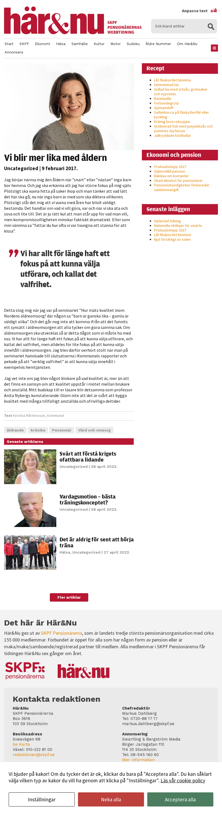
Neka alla (111, 799)
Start (9, 44)
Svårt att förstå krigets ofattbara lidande (88, 456)
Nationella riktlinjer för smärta (178, 225)
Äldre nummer (158, 44)
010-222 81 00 (39, 749)
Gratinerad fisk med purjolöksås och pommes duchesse (183, 128)
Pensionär (61, 430)
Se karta (21, 744)
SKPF (24, 44)
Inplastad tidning (167, 220)
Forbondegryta (166, 103)
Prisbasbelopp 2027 (170, 166)
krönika (38, 430)
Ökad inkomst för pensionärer (178, 180)
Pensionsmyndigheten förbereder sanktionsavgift (182, 187)
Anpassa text (199, 10)
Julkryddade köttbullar (172, 135)
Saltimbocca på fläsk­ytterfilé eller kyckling (181, 114)
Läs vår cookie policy (183, 780)
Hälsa (61, 44)
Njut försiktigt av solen (172, 239)
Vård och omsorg (94, 430)
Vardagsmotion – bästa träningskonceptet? (88, 499)
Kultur (99, 44)
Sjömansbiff (163, 107)
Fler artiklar (69, 597)
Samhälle (79, 44)
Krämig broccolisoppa (172, 121)
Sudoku (133, 44)
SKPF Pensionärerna (61, 633)
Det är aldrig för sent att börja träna (97, 542)
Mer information (138, 759)
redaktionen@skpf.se (34, 754)
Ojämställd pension (169, 171)
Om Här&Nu (187, 44)
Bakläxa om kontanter (171, 175)
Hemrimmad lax (166, 84)
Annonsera (14, 52)
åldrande (15, 430)
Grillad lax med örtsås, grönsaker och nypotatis (181, 91)
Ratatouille (162, 98)
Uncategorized (21, 168)
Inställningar (42, 799)
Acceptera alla (180, 799)
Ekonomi (42, 44)
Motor (115, 44)
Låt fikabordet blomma (172, 80)
